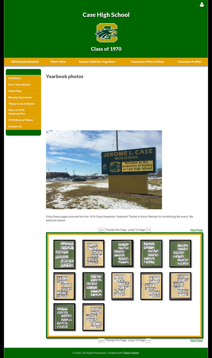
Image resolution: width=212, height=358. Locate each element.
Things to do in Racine (21, 103)
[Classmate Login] (201, 4)
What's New (58, 61)
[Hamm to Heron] (180, 286)
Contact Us (15, 126)
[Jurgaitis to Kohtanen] (64, 317)
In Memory (14, 78)
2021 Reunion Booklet (25, 61)
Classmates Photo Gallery (147, 61)
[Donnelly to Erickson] (122, 286)
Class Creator (131, 353)
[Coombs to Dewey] (180, 253)
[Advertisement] (124, 105)
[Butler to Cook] (93, 286)
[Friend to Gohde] (151, 254)
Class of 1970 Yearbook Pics (16, 111)
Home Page (15, 90)
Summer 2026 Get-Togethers (97, 61)
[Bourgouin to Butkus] (151, 286)
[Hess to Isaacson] (93, 317)
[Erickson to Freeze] (64, 286)
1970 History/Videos (20, 119)
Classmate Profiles (190, 61)
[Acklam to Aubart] (122, 253)
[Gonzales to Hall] (64, 254)
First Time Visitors (19, 84)
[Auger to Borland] (93, 253)
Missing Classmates (20, 97)
